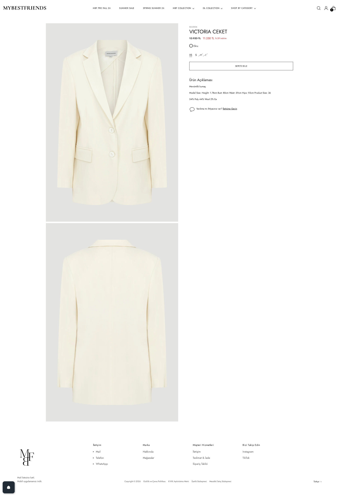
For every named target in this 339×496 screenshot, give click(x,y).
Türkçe (316, 481)
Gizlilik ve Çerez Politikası (154, 481)
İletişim (197, 452)
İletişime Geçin (230, 108)
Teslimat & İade (201, 458)
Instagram (248, 452)
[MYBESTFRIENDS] (25, 8)
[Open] (9, 487)
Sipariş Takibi (200, 464)
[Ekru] (191, 46)
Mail (98, 452)
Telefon (100, 458)
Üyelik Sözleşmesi (199, 481)
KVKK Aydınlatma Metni (178, 481)
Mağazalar (148, 458)
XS (190, 55)
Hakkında (148, 452)
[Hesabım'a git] (326, 8)
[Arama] (318, 8)
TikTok (246, 458)
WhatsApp (102, 464)
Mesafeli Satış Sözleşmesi (220, 481)
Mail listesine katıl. (26, 477)
